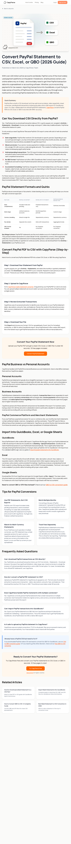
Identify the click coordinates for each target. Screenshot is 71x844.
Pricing (37, 2)
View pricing (29, 673)
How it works (29, 2)
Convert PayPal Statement (35, 354)
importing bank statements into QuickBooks (44, 450)
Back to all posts (9, 8)
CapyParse (50, 107)
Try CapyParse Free (35, 668)
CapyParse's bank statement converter (21, 287)
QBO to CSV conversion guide (57, 485)
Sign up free (62, 2)
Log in (55, 2)
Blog (42, 2)
